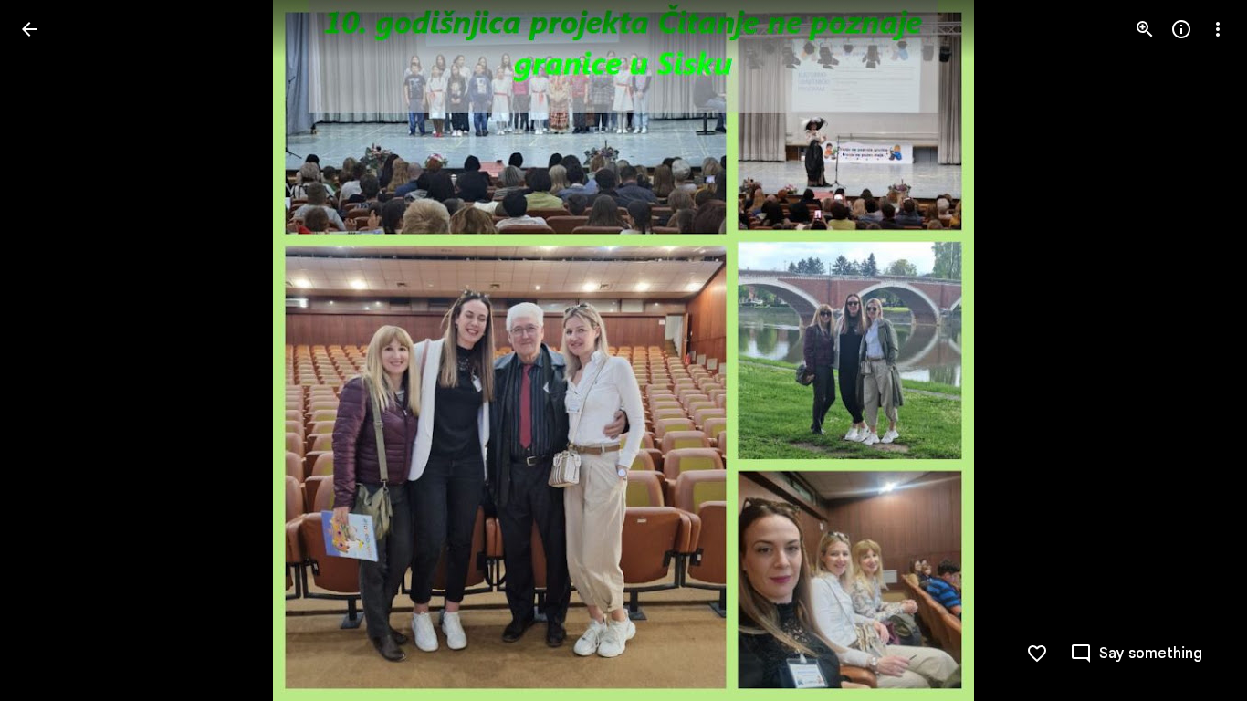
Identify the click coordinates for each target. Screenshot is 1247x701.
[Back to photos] (29, 29)
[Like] (1037, 653)
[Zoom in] (1144, 29)
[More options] (1218, 29)
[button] (51, 350)
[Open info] (1181, 29)
